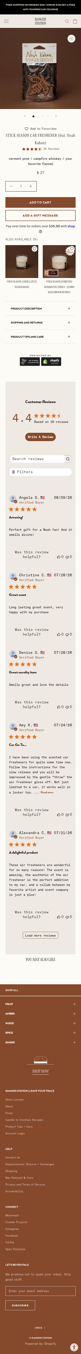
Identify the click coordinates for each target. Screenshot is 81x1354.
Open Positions (15, 1249)
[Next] (56, 116)
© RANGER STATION (40, 1337)
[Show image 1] (33, 116)
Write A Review (40, 437)
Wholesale (12, 1215)
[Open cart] (75, 21)
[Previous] (25, 116)
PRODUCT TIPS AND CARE (27, 336)
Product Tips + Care (19, 1126)
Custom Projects (16, 1222)
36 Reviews (51, 149)
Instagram (12, 1229)
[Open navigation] (6, 21)
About (9, 1106)
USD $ (38, 1327)
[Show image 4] (48, 116)
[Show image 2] (38, 116)
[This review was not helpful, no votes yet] (67, 557)
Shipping (11, 1171)
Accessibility (14, 1191)
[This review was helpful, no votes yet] (58, 557)
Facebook (11, 1236)
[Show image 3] (43, 116)
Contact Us (12, 1157)
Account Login (15, 1133)
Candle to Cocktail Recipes (24, 1120)
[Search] (67, 21)
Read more (47, 792)
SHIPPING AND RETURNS (27, 322)
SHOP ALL (11, 990)
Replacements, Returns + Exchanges (29, 1164)
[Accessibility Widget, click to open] (74, 1347)
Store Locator (14, 1099)
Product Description (26, 308)
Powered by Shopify (40, 1344)
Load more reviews (40, 935)
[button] (41, 128)
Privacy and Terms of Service (25, 1184)
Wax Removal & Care (19, 1178)
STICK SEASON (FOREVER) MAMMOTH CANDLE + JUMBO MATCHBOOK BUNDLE (59, 287)
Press (9, 1113)
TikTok (9, 1242)
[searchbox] (36, 459)
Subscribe (20, 1305)
